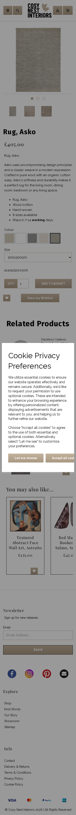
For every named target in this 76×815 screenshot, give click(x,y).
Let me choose (26, 458)
